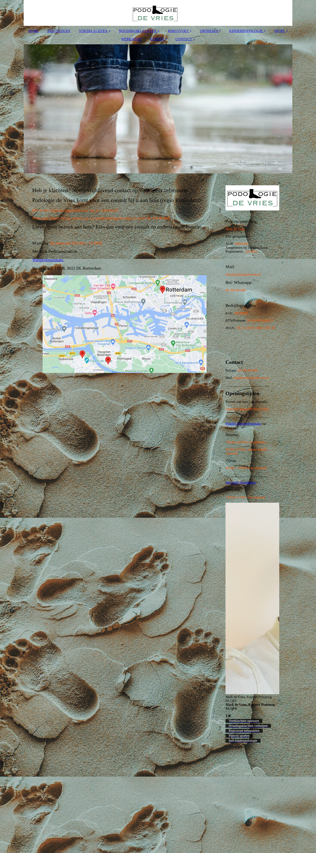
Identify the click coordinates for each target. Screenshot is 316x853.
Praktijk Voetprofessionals (243, 423)
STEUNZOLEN (58, 31)
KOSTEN (157, 39)
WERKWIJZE (131, 39)
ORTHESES (209, 31)
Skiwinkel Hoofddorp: (240, 482)
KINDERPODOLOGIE (246, 31)
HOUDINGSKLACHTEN (137, 31)
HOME (33, 31)
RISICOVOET (178, 31)
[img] (158, 13)
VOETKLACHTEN (93, 31)
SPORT (279, 31)
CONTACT (183, 39)
